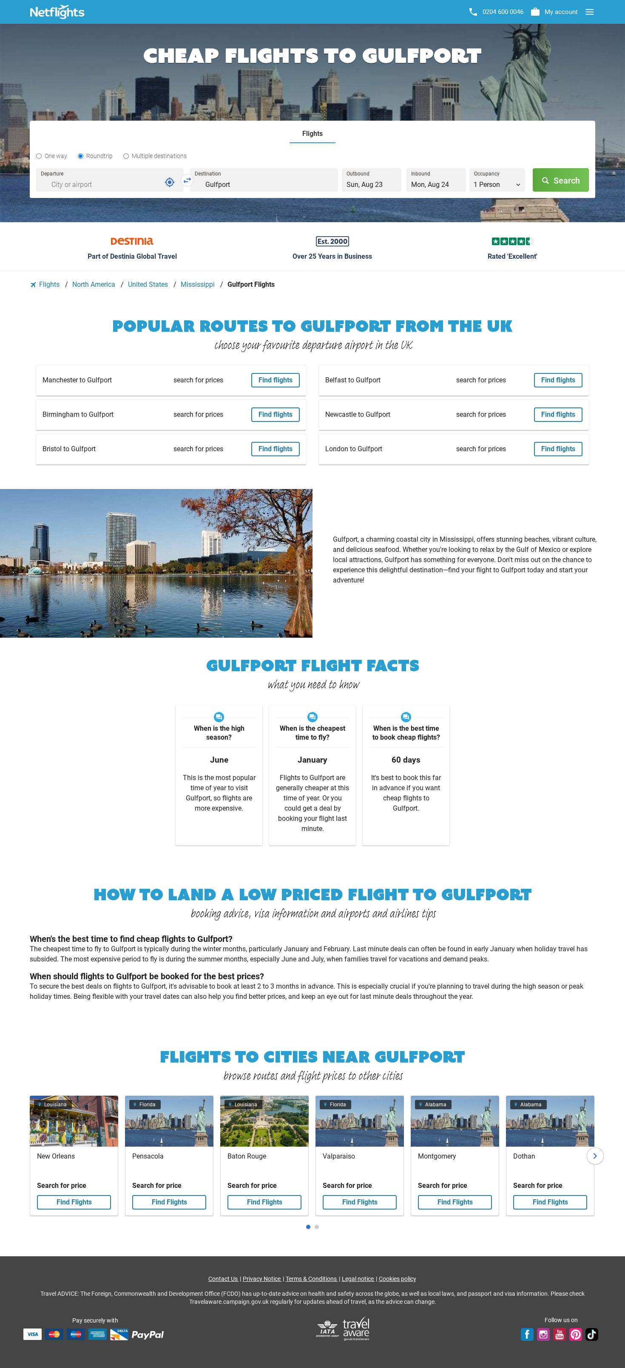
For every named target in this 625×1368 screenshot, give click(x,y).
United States (149, 284)
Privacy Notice (262, 1278)
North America (94, 284)
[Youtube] (559, 1334)
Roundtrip (99, 156)
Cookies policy (397, 1278)
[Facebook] (527, 1334)
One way (56, 156)
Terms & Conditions (312, 1278)
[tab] (312, 134)
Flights (49, 284)
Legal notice (358, 1278)
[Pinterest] (575, 1334)
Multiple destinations (159, 156)
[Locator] (169, 182)
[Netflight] (57, 12)
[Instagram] (543, 1334)
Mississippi (198, 284)
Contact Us (223, 1278)
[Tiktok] (591, 1334)
